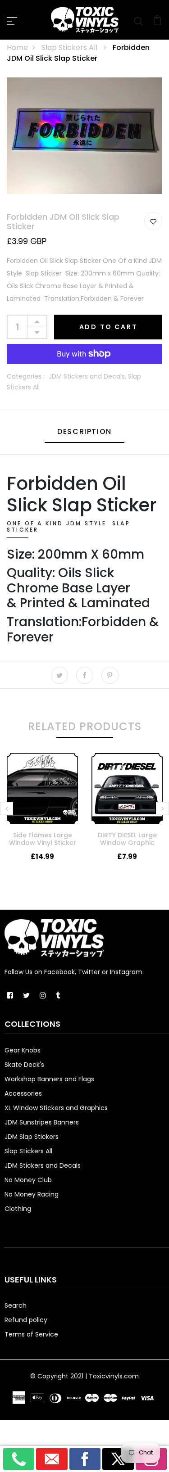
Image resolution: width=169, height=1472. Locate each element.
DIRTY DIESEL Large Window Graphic (127, 839)
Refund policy (26, 1319)
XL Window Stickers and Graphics (56, 1107)
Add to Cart (108, 326)
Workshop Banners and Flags (49, 1079)
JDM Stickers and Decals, (88, 376)
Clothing (18, 1208)
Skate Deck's (24, 1064)
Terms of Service (31, 1334)
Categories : (26, 376)
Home (17, 47)
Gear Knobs (23, 1050)
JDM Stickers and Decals (43, 1165)
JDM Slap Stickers (32, 1136)
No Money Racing (32, 1194)
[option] (42, 814)
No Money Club (28, 1179)
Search (16, 1305)
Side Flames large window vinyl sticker (42, 839)
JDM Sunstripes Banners (42, 1122)
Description (84, 431)
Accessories (23, 1093)
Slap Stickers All (70, 47)
